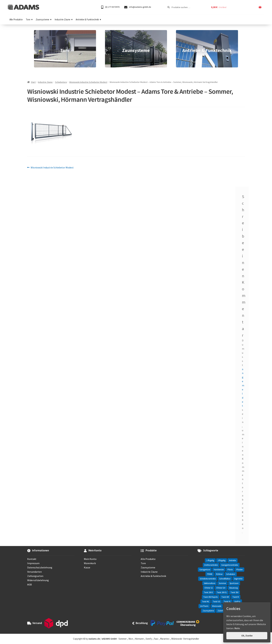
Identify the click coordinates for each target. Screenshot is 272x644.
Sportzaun (234, 583)
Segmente (238, 578)
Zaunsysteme (42, 19)
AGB (29, 584)
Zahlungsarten (35, 576)
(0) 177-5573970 (112, 7)
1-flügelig (210, 560)
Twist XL (227, 601)
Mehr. (237, 628)
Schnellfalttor (224, 578)
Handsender (219, 569)
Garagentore (204, 569)
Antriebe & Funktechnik (87, 19)
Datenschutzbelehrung (39, 567)
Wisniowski (216, 606)
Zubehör (221, 610)
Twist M (235, 597)
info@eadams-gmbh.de (140, 7)
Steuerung (233, 587)
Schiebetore (61, 82)
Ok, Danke (246, 635)
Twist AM (225, 597)
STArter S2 (208, 587)
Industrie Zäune (62, 19)
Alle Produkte (16, 19)
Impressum (33, 563)
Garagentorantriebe (229, 565)
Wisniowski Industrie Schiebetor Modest (88, 82)
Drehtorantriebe (211, 565)
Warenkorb (90, 563)
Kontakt (31, 559)
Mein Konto (90, 559)
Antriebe (232, 560)
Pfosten (239, 569)
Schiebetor (230, 574)
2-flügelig (221, 560)
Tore (28, 19)
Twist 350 (234, 592)
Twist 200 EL (222, 592)
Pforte (230, 569)
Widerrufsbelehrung (38, 580)
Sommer (222, 583)
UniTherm (204, 606)
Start (33, 82)
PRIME (209, 574)
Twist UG (216, 601)
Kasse (87, 567)
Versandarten (34, 571)
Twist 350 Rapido (210, 597)
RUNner (219, 574)
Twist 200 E (208, 592)
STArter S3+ (221, 587)
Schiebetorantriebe (208, 578)
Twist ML (205, 601)
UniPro (237, 601)
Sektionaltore (209, 583)
